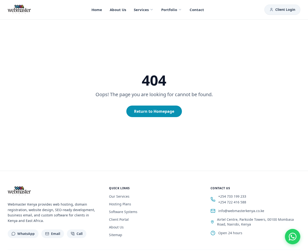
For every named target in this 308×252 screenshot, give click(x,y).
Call (80, 233)
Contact (197, 9)
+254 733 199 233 (232, 196)
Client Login (285, 9)
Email (55, 233)
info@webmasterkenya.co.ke (241, 210)
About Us (118, 9)
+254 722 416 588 (232, 202)
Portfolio (169, 9)
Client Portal (119, 219)
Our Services (119, 196)
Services (141, 9)
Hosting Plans (120, 204)
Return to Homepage (154, 111)
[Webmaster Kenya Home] (19, 9)
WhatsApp (26, 233)
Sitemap (115, 235)
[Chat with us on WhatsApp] (292, 236)
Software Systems (123, 211)
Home (96, 9)
